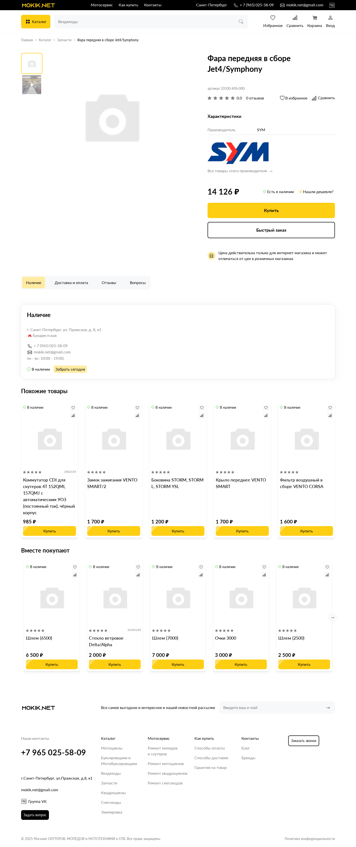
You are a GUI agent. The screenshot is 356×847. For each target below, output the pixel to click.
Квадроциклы (113, 792)
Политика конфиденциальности (310, 839)
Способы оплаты (209, 748)
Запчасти (109, 783)
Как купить (128, 4)
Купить (271, 210)
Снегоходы (111, 802)
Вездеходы (111, 773)
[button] (332, 617)
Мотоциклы (112, 748)
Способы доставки (211, 757)
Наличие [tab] (33, 282)
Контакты (153, 4)
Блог (245, 748)
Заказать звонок (303, 741)
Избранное (273, 25)
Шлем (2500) (291, 638)
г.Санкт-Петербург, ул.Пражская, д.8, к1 (57, 778)
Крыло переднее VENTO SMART (241, 483)
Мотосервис (102, 4)
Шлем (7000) (165, 638)
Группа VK (37, 801)
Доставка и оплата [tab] (71, 282)
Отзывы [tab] (109, 282)
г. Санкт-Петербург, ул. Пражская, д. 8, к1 (64, 329)
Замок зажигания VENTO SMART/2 (112, 483)
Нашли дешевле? (318, 191)
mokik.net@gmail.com (304, 4)
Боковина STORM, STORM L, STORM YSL (177, 483)
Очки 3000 (225, 638)
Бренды (248, 757)
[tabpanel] (178, 342)
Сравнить (294, 25)
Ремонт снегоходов (165, 783)
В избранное (296, 98)
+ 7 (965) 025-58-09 (256, 4)
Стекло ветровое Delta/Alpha (106, 641)
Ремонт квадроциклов (167, 773)
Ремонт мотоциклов (166, 763)
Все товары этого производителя (238, 170)
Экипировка (111, 812)
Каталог (39, 21)
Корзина (314, 25)
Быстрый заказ (271, 230)
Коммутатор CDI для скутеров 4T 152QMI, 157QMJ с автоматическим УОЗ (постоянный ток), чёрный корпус (49, 496)
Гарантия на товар (210, 767)
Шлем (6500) (39, 638)
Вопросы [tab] (138, 282)
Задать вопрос (34, 815)
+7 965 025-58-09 (53, 752)
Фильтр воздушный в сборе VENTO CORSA (301, 483)
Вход (330, 25)
